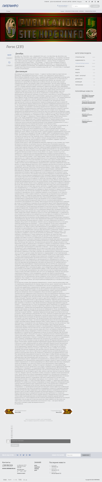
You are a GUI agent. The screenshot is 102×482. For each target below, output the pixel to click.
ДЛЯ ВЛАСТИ (78, 78)
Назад (8, 11)
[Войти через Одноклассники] (12, 437)
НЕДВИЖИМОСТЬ (80, 60)
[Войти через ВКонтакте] (12, 428)
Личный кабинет (63, 5)
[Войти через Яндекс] (12, 433)
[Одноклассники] (26, 455)
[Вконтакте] (17, 455)
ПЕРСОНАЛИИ (79, 85)
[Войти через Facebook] (12, 431)
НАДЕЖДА (37, 467)
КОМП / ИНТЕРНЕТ (80, 75)
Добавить (95, 6)
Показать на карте (21, 473)
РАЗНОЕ (77, 69)
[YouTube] (29, 455)
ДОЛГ (35, 470)
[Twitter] (23, 455)
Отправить (15, 445)
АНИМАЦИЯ (78, 81)
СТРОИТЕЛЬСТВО (80, 57)
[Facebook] (20, 455)
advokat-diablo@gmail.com (8, 468)
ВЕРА (35, 465)
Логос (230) (18, 412)
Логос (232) (59, 412)
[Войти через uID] (12, 426)
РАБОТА (77, 72)
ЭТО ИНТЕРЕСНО (79, 66)
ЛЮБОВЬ (36, 468)
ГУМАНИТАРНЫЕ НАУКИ (82, 63)
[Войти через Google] (12, 435)
